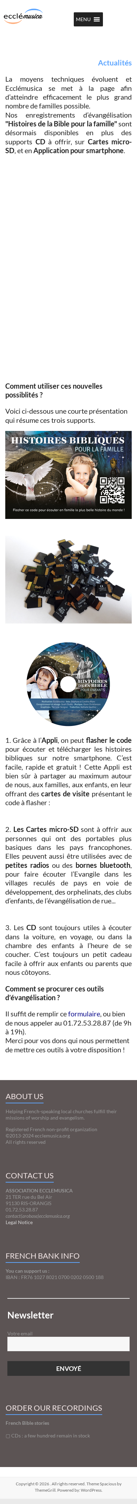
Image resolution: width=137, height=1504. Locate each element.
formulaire (84, 1014)
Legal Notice (19, 1222)
